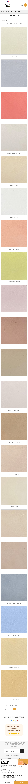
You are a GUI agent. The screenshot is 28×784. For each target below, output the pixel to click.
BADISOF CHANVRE (14, 378)
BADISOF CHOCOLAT (14, 346)
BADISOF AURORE (14, 699)
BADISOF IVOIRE (14, 56)
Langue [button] (5, 1)
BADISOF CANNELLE (14, 474)
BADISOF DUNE (14, 185)
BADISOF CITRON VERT (14, 281)
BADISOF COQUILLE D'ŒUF (14, 314)
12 (21, 709)
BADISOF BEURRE (14, 667)
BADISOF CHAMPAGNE (14, 410)
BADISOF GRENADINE (14, 121)
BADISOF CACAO (14, 571)
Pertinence (14, 21)
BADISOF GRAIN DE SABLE (14, 153)
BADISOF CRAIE (14, 217)
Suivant (24, 709)
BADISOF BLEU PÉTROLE (14, 603)
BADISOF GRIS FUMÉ (14, 88)
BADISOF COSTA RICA (14, 249)
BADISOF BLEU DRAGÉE (14, 635)
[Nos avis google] (14, 725)
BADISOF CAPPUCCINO (14, 442)
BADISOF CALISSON (14, 538)
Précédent (5, 709)
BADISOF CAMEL (14, 506)
